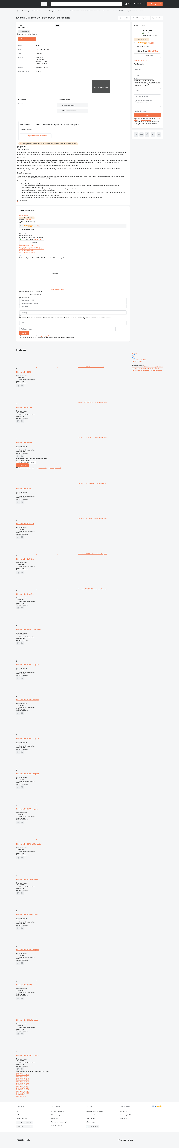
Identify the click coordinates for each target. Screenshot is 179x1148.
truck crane (39, 53)
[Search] (53, 4)
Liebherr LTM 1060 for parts (27, 1020)
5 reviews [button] (37, 226)
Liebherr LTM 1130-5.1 (25, 559)
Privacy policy (55, 1115)
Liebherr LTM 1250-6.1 (25, 442)
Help (17, 1115)
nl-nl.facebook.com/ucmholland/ (29, 247)
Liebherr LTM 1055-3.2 (25, 524)
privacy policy (45, 336)
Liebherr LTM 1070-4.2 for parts (28, 844)
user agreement (58, 336)
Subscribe (22, 465)
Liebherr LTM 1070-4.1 (25, 407)
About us (19, 1111)
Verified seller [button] (28, 217)
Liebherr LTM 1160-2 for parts (27, 665)
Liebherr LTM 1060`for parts (27, 914)
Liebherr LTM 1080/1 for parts (27, 738)
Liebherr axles (149, 368)
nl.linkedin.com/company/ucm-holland (31, 249)
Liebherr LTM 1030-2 (24, 489)
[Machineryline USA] (27, 4)
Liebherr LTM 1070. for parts (27, 809)
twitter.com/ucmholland (26, 250)
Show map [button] (54, 274)
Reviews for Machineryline (59, 1122)
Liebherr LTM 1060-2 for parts (27, 950)
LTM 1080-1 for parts (42, 49)
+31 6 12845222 (39, 239)
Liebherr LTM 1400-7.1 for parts (28, 629)
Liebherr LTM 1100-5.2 (25, 594)
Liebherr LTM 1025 (23, 372)
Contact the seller (27, 39)
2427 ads (28, 219)
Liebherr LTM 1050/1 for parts (27, 1055)
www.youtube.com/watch (27, 252)
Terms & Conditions (57, 1111)
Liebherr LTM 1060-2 (24, 985)
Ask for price (25, 31)
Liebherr (38, 45)
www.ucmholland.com (26, 245)
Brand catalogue (56, 1125)
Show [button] (32, 239)
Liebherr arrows (137, 367)
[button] (121, 18)
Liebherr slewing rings (149, 367)
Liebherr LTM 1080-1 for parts (27, 774)
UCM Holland (23, 216)
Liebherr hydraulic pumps (153, 370)
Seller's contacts (21, 1118)
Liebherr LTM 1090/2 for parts (27, 700)
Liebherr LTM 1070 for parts (27, 879)
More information (139, 60)
